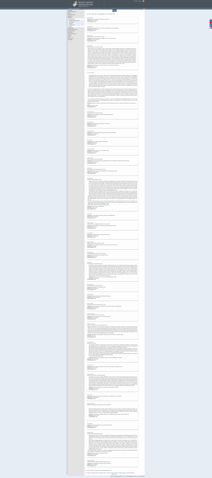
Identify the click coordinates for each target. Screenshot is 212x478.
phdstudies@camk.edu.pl (106, 470)
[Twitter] (210, 28)
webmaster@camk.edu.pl (130, 476)
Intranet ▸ (70, 35)
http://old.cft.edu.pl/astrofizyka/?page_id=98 (101, 204)
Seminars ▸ (70, 17)
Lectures (71, 23)
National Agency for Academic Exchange (126, 472)
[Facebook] (210, 20)
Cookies (111, 476)
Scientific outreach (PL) (73, 29)
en (143, 1)
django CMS (142, 476)
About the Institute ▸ (72, 11)
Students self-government (74, 20)
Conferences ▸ (71, 27)
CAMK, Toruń (70, 38)
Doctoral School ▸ (71, 19)
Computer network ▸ (72, 33)
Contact (139, 1)
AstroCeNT (70, 39)
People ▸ (70, 13)
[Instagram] (210, 26)
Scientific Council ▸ (72, 14)
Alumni (70, 26)
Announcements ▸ (71, 30)
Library (69, 36)
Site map (135, 1)
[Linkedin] (210, 24)
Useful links (70, 32)
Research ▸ (70, 16)
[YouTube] (210, 22)
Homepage (70, 10)
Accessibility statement (117, 476)
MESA (110, 451)
